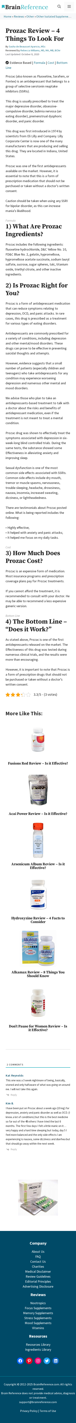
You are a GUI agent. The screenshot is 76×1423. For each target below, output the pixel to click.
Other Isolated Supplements (54, 16)
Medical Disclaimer (38, 1271)
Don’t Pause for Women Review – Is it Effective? (38, 1028)
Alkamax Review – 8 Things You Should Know (38, 974)
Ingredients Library (38, 1349)
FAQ (38, 1256)
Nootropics (38, 1303)
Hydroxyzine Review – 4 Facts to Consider (38, 920)
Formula (39, 63)
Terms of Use (47, 1411)
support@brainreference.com (38, 1402)
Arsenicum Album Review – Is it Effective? (38, 866)
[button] (59, 6)
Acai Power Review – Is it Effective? (38, 814)
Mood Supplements (38, 1323)
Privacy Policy (28, 1411)
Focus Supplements (38, 1308)
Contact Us (38, 1261)
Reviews (19, 16)
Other (30, 16)
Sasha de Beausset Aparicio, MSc (27, 46)
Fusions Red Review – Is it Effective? (38, 763)
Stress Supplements (38, 1318)
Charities (38, 1266)
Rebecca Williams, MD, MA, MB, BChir (40, 50)
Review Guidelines (38, 1276)
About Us (38, 1251)
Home (7, 16)
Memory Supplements (38, 1313)
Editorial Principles (38, 1281)
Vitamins (38, 1328)
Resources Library (38, 1344)
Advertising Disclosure (38, 1286)
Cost (51, 63)
